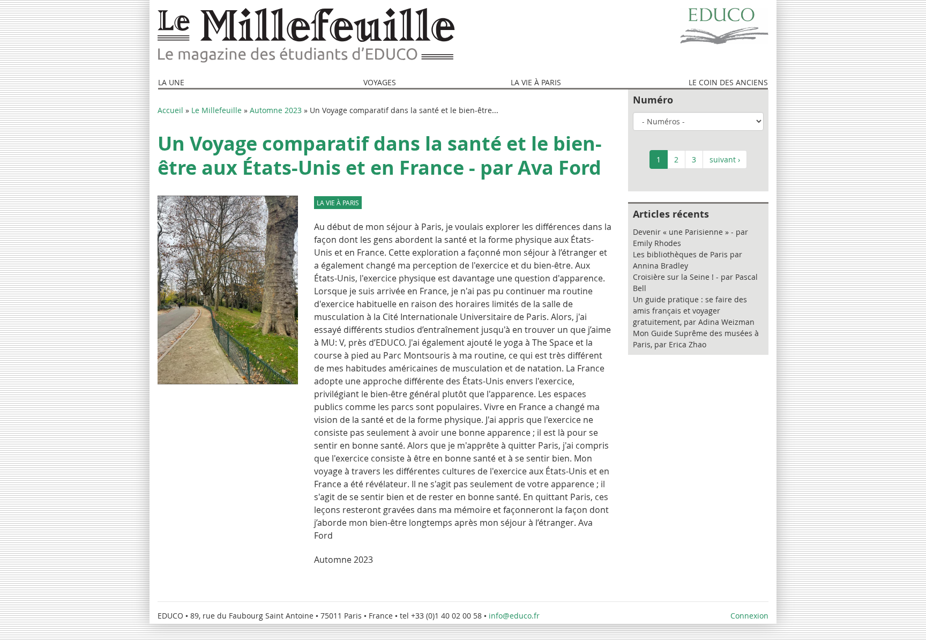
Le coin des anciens (728, 82)
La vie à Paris (536, 82)
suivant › (725, 159)
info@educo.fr (515, 616)
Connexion (749, 616)
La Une (171, 82)
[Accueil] (306, 35)
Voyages (379, 82)
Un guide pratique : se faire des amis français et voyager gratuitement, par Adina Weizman (694, 310)
